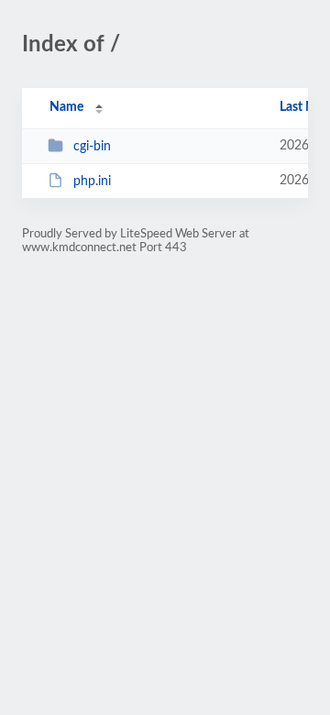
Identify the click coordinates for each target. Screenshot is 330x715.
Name (66, 107)
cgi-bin (92, 146)
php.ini (92, 181)
